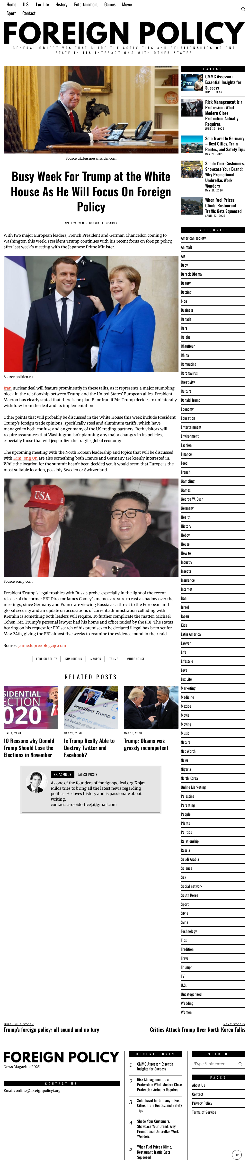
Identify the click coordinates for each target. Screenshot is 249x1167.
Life (183, 652)
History (186, 526)
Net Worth (188, 751)
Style (184, 913)
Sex (183, 877)
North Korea (189, 778)
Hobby (185, 535)
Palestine (187, 796)
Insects (186, 571)
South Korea (189, 895)
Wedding (187, 1003)
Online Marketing (193, 787)
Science (186, 868)
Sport (185, 904)
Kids (184, 625)
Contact (197, 1094)
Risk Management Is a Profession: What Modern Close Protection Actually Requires (223, 113)
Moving (186, 724)
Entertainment (191, 427)
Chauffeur (188, 346)
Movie (185, 715)
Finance (186, 454)
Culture (186, 391)
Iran (8, 388)
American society (193, 238)
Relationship (190, 841)
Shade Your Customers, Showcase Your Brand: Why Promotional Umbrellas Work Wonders (225, 174)
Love (184, 670)
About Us (198, 1085)
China (185, 355)
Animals (186, 247)
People (186, 814)
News (113, 223)
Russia (185, 850)
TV (183, 976)
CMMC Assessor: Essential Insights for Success (223, 82)
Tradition (187, 949)
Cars (184, 328)
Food (184, 463)
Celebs (185, 337)
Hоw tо (186, 553)
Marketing (188, 688)
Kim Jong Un (25, 458)
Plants (185, 823)
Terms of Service (204, 1112)
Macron (95, 659)
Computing (188, 364)
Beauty (186, 283)
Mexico (186, 706)
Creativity (188, 382)
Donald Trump (99, 223)
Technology (189, 931)
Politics (186, 832)
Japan (185, 616)
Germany (187, 508)
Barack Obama (191, 274)
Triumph (186, 967)
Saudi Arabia (190, 859)
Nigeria (186, 769)
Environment (190, 436)
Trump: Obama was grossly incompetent (146, 744)
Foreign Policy (46, 659)
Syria (184, 922)
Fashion (186, 445)
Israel (185, 607)
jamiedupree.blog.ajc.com (42, 645)
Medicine (187, 697)
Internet (186, 589)
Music (185, 733)
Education (188, 418)
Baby (184, 265)
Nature (185, 742)
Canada (186, 319)
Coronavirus (189, 373)
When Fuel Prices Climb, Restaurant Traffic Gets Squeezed (223, 205)
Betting (186, 292)
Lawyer (186, 643)
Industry (186, 562)
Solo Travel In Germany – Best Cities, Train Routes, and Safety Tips (225, 144)
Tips (184, 940)
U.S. (184, 985)
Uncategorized (191, 994)
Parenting (188, 805)
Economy (187, 409)
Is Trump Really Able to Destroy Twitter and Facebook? (89, 747)
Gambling (188, 481)
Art (183, 256)
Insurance (188, 580)
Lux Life (186, 679)
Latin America (191, 634)
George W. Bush (192, 499)
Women (186, 1012)
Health (185, 517)
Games (186, 490)
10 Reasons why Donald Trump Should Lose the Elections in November (29, 747)
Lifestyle (187, 661)
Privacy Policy (202, 1103)
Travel (185, 958)
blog (184, 301)
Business (187, 310)
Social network (191, 886)
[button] (240, 1064)
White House (136, 659)
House (185, 544)
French (185, 472)
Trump (113, 659)
